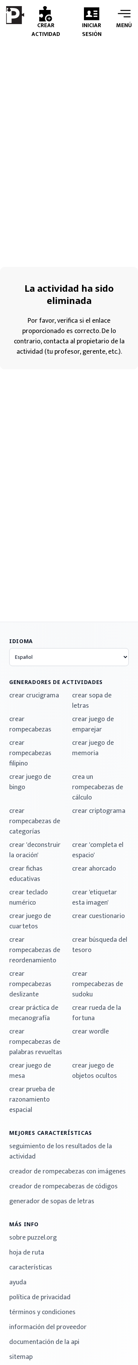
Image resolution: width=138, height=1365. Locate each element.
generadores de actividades (56, 682)
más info (24, 1224)
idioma (21, 641)
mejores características (50, 1132)
